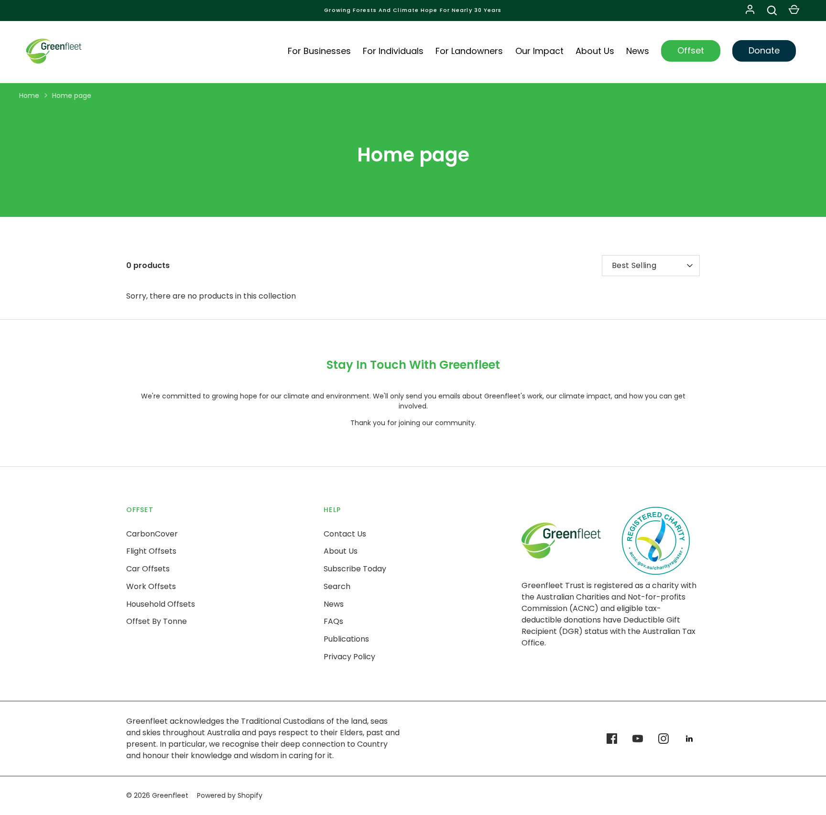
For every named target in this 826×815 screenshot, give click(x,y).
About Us (595, 51)
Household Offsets (160, 604)
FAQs (333, 621)
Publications (346, 638)
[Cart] (793, 10)
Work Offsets (151, 586)
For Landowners (469, 51)
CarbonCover (152, 533)
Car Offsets (148, 568)
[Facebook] (611, 738)
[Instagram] (663, 738)
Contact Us (345, 533)
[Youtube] (637, 738)
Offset (690, 50)
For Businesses (319, 51)
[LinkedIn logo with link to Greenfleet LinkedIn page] (689, 738)
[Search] (772, 10)
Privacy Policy (349, 656)
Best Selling (634, 265)
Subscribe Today (355, 568)
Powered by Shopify (229, 795)
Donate (764, 50)
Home (29, 95)
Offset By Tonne (156, 621)
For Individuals (393, 51)
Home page (71, 95)
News (637, 51)
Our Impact (539, 51)
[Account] (750, 10)
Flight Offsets (151, 551)
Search (337, 586)
